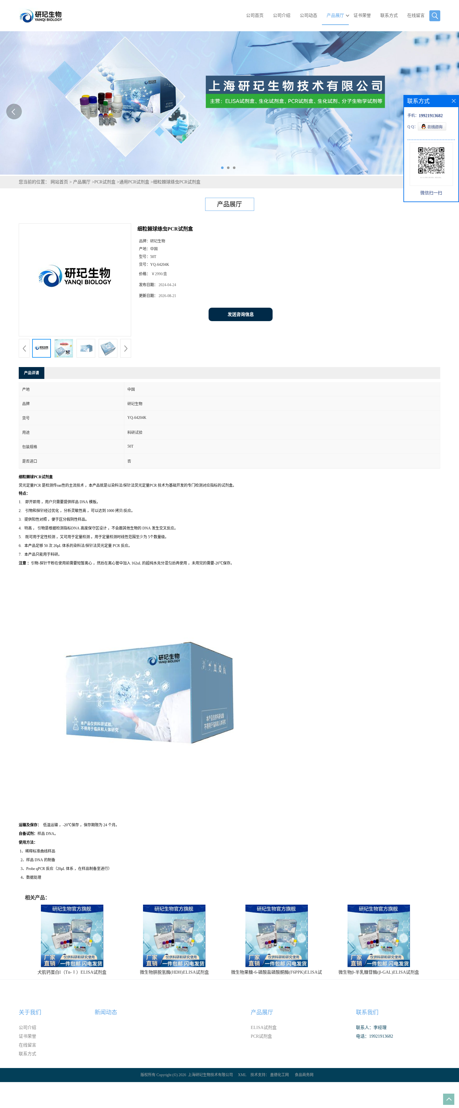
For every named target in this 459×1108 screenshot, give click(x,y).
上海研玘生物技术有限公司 (210, 1075)
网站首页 (59, 182)
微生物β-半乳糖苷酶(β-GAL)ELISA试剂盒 (378, 972)
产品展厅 (335, 15)
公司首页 (255, 15)
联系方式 (389, 15)
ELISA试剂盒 (264, 1027)
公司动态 (308, 15)
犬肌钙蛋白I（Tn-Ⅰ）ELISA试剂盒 (71, 972)
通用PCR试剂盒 (134, 182)
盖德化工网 (279, 1075)
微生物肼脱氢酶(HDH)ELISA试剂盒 (174, 972)
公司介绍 (281, 15)
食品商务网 (304, 1075)
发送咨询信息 (241, 314)
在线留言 (416, 15)
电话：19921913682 (374, 1036)
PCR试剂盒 (105, 182)
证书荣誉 (362, 15)
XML (242, 1075)
